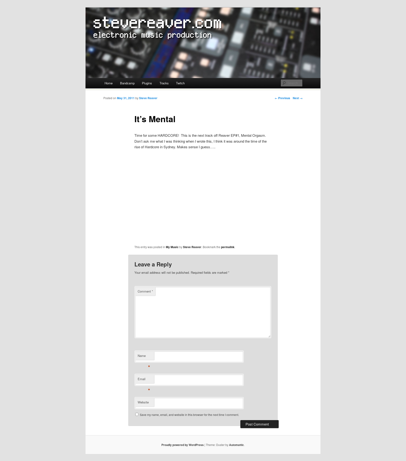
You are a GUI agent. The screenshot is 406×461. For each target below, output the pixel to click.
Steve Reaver (148, 98)
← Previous (282, 98)
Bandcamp (127, 83)
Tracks (164, 83)
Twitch (180, 83)
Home (109, 83)
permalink (227, 247)
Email (144, 380)
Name (144, 356)
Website (143, 402)
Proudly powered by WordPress (182, 445)
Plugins (147, 83)
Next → (298, 98)
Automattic (236, 445)
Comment (145, 291)
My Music (172, 247)
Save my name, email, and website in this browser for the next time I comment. (189, 415)
